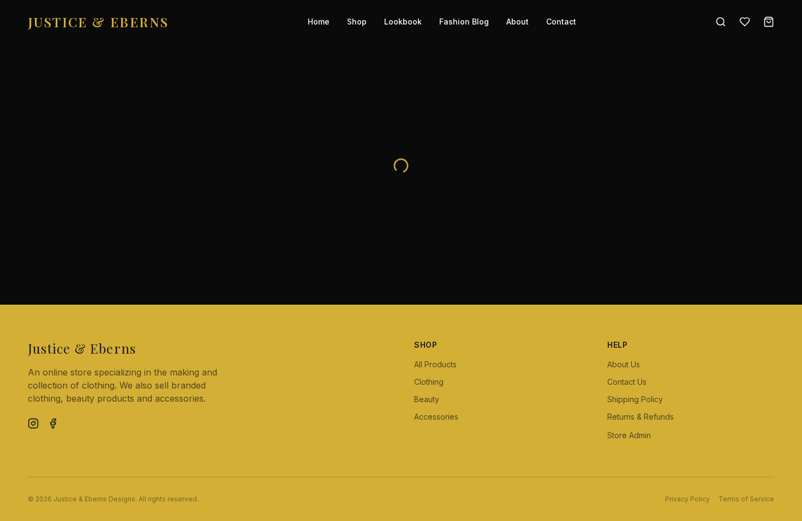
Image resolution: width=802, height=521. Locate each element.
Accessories (436, 416)
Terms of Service (746, 499)
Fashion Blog (464, 21)
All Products (435, 364)
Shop (357, 21)
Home (319, 21)
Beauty (426, 399)
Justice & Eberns (98, 22)
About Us (623, 364)
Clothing (429, 381)
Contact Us (627, 381)
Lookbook (403, 21)
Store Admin (639, 435)
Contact (561, 21)
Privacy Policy (687, 499)
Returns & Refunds (640, 416)
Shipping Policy (635, 399)
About (517, 21)
